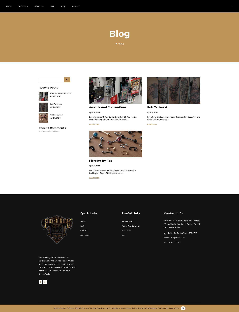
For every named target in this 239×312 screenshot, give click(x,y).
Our (82, 235)
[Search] (67, 80)
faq (123, 235)
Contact (75, 6)
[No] (236, 308)
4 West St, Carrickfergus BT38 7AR (182, 233)
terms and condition (131, 226)
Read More (94, 124)
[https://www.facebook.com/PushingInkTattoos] (40, 282)
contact (83, 230)
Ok (183, 308)
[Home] (116, 43)
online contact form (189, 224)
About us (39, 6)
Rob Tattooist (157, 107)
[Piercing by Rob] (43, 118)
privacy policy (127, 221)
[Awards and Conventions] (43, 96)
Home (9, 6)
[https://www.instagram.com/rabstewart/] (45, 282)
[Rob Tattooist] (43, 107)
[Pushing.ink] (232, 6)
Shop (63, 6)
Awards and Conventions (107, 107)
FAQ (52, 6)
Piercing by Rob (100, 160)
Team (86, 235)
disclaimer (126, 230)
